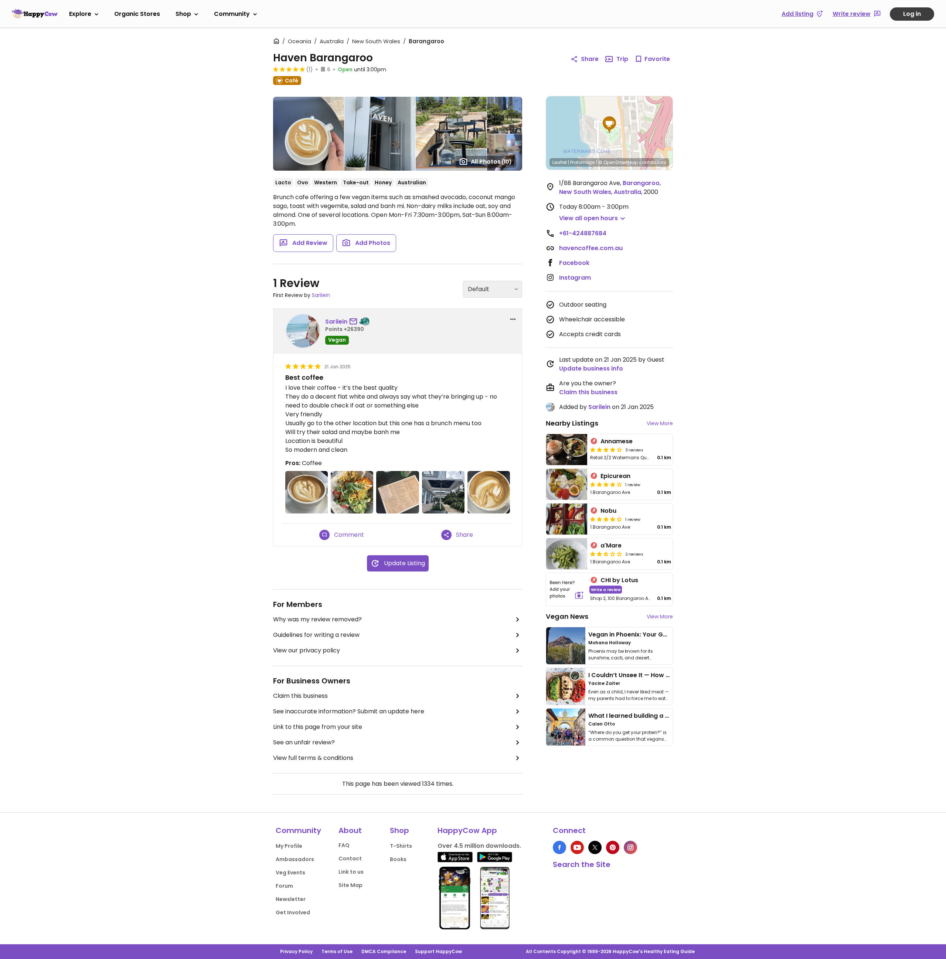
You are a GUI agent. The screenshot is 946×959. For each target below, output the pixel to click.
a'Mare (611, 545)
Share (590, 59)
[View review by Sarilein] (303, 331)
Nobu (608, 510)
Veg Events (290, 872)
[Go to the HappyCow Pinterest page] (612, 847)
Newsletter (291, 899)
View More (660, 423)
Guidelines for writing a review (316, 635)
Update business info (591, 368)
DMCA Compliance (383, 951)
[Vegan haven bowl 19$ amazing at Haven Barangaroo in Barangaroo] (352, 492)
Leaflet (559, 162)
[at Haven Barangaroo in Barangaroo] (306, 492)
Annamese (616, 441)
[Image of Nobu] (566, 519)
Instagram (575, 277)
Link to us (351, 872)
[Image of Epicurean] (566, 484)
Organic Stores (137, 14)
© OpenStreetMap (618, 162)
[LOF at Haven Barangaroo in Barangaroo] (488, 492)
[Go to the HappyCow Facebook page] (559, 847)
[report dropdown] (512, 319)
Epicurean (615, 476)
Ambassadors (295, 859)
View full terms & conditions (313, 758)
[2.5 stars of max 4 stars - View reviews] (606, 553)
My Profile (289, 846)
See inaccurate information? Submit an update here (348, 711)
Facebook (574, 263)
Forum (284, 886)
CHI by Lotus (619, 580)
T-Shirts (401, 846)
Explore (80, 14)
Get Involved (293, 912)
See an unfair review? (304, 742)
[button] (609, 124)
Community (232, 14)
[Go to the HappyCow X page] (595, 847)
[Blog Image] (565, 645)
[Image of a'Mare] (566, 553)
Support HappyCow (438, 951)
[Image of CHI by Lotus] (566, 589)
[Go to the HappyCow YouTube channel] (577, 847)
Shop (183, 14)
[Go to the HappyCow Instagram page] (630, 847)
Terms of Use (337, 951)
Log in (912, 14)
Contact (350, 858)
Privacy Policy (296, 951)
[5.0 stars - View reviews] (289, 69)
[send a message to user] (354, 321)
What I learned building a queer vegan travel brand (665, 715)
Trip (622, 59)
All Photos (491, 161)
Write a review (606, 589)
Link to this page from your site (317, 727)
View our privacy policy (306, 650)
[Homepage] (35, 13)
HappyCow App (467, 830)
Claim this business (300, 696)
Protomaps (582, 162)
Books (398, 859)
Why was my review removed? (317, 619)
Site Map (350, 885)
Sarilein (321, 295)
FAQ (344, 845)
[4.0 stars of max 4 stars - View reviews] (606, 449)
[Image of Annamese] (566, 449)
